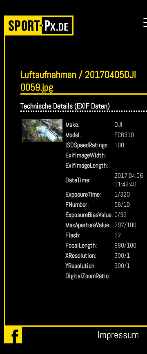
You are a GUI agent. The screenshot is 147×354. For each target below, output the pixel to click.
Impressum (118, 334)
